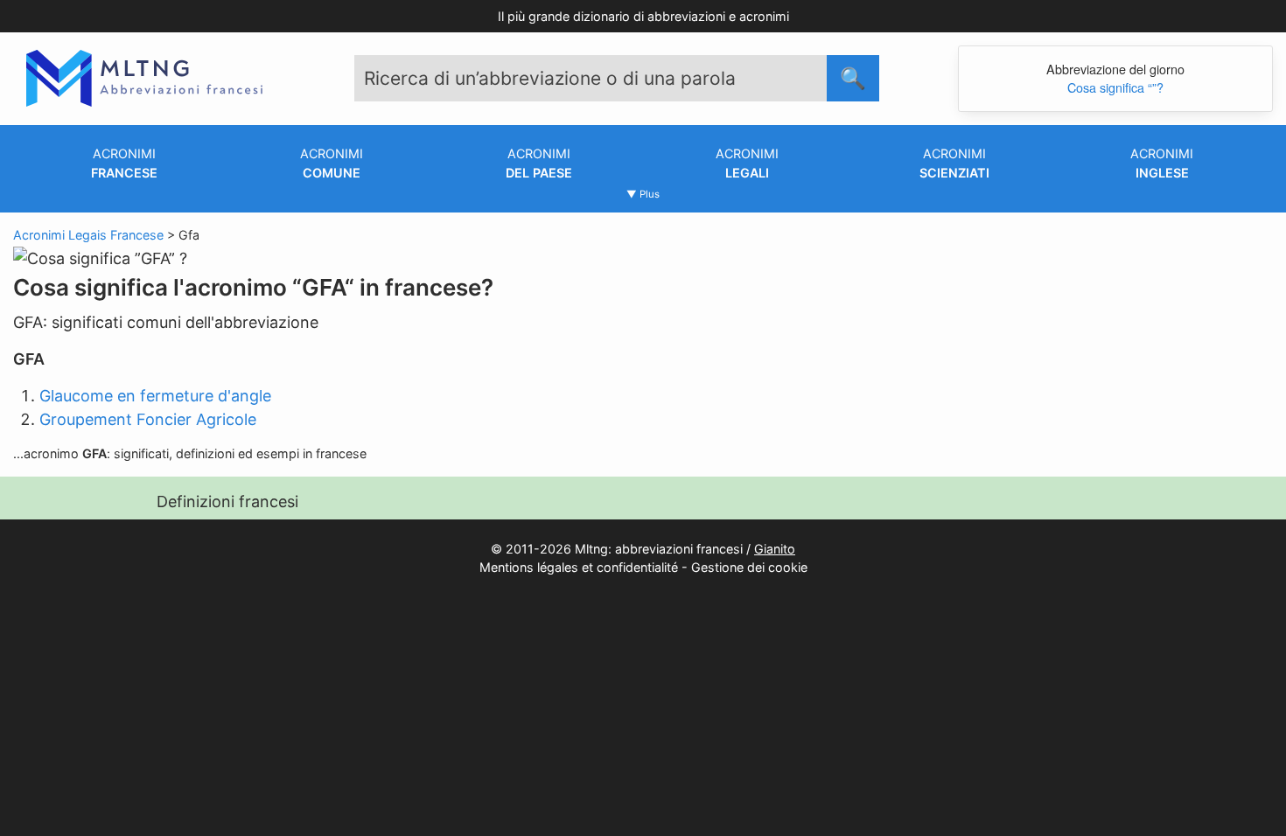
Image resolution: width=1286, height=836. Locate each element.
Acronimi (124, 163)
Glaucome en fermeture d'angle (155, 396)
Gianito (774, 548)
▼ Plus (643, 194)
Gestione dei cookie (749, 567)
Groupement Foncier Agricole (147, 419)
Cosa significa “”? (1115, 87)
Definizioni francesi (227, 501)
